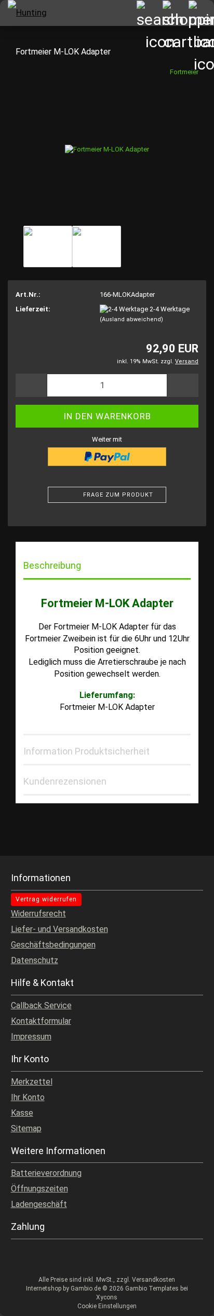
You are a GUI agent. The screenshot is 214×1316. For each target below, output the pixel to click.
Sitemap (26, 1128)
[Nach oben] (185, 1300)
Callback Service (41, 1005)
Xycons (106, 1297)
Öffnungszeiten (39, 1189)
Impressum (31, 1036)
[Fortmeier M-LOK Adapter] (107, 144)
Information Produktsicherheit (86, 751)
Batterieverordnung (46, 1173)
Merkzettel (31, 1082)
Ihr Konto (28, 1097)
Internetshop (43, 1288)
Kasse (22, 1113)
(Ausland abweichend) (131, 319)
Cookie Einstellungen (107, 1306)
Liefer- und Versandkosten (59, 929)
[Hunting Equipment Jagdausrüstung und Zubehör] (26, 13)
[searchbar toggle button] (149, 13)
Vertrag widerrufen (46, 899)
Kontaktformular (41, 1021)
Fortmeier (184, 72)
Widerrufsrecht (38, 914)
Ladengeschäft (39, 1204)
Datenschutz (34, 960)
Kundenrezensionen (64, 781)
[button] (31, 385)
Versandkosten (153, 1279)
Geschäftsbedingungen (53, 945)
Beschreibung (52, 565)
